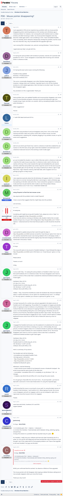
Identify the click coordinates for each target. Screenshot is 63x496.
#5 (60, 114)
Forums (4, 6)
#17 (60, 385)
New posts (3, 9)
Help (58, 494)
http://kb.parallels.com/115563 (50, 220)
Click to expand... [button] (37, 463)
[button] (17, 6)
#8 (60, 157)
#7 (60, 143)
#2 (60, 53)
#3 (60, 67)
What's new (12, 6)
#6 (60, 128)
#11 (60, 207)
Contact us (36, 494)
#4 (60, 94)
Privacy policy (52, 494)
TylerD (3, 18)
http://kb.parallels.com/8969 (34, 216)
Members (22, 6)
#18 (60, 401)
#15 (60, 300)
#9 (60, 175)
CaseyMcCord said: (18, 450)
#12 (60, 229)
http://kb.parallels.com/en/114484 (24, 359)
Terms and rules (44, 494)
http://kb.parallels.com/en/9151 (23, 361)
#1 (60, 27)
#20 (60, 447)
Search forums (10, 9)
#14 (60, 269)
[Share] (58, 27)
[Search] (60, 6)
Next (10, 23)
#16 (60, 322)
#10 (60, 189)
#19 (60, 417)
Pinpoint (41, 196)
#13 (60, 243)
